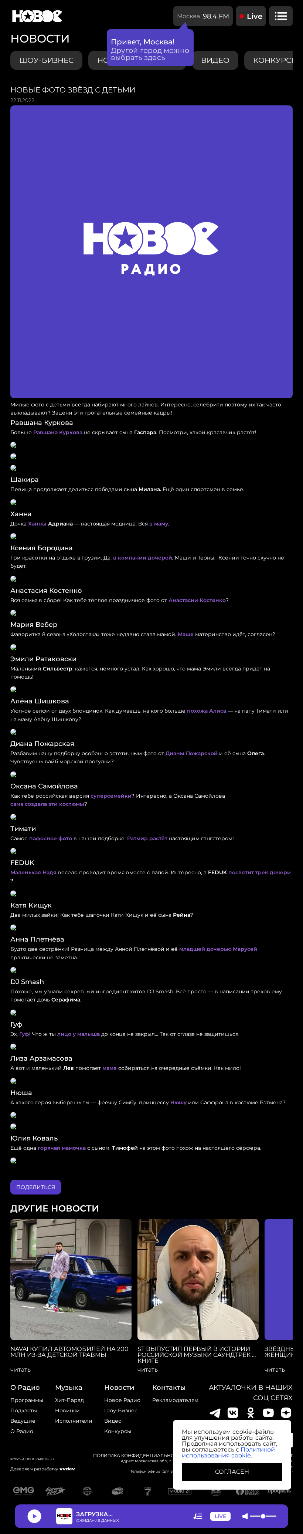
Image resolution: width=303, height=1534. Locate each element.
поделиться (35, 1187)
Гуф (24, 1034)
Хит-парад (69, 1400)
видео (215, 60)
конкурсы (117, 1431)
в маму (158, 523)
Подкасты (23, 1410)
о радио (25, 1387)
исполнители (73, 1421)
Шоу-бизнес (46, 60)
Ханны (37, 523)
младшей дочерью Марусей (218, 949)
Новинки (67, 1410)
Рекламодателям (175, 1400)
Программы (26, 1400)
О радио (21, 1431)
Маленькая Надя (33, 872)
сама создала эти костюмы (47, 804)
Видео (113, 1421)
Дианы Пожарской (192, 753)
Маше (186, 634)
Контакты (169, 1387)
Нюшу (178, 1102)
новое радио (122, 1400)
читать (20, 1370)
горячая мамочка (62, 1148)
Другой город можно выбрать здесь (150, 54)
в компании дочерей (142, 557)
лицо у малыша (78, 1034)
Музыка (68, 1387)
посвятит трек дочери (259, 872)
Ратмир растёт (147, 838)
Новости (119, 1387)
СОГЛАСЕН (232, 1471)
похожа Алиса (206, 710)
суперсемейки (111, 796)
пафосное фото (50, 838)
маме (109, 1068)
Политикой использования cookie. (228, 1452)
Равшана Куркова (57, 432)
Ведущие (22, 1421)
